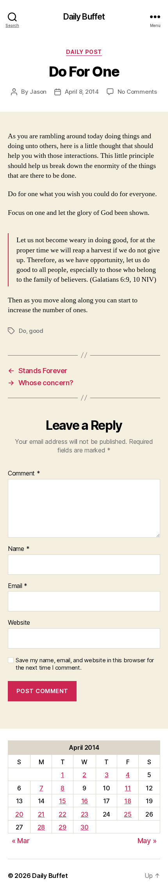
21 (41, 814)
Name (18, 548)
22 (62, 814)
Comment (24, 473)
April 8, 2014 (82, 91)
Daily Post (84, 51)
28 (41, 827)
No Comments (137, 91)
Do (22, 330)
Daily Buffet (84, 17)
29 (62, 827)
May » (147, 841)
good (36, 330)
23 (84, 814)
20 (19, 814)
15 (62, 801)
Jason (38, 91)
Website (19, 622)
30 (84, 827)
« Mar (21, 841)
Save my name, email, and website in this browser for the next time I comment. (85, 664)
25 (127, 814)
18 (127, 801)
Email (17, 586)
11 (127, 788)
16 (84, 801)
